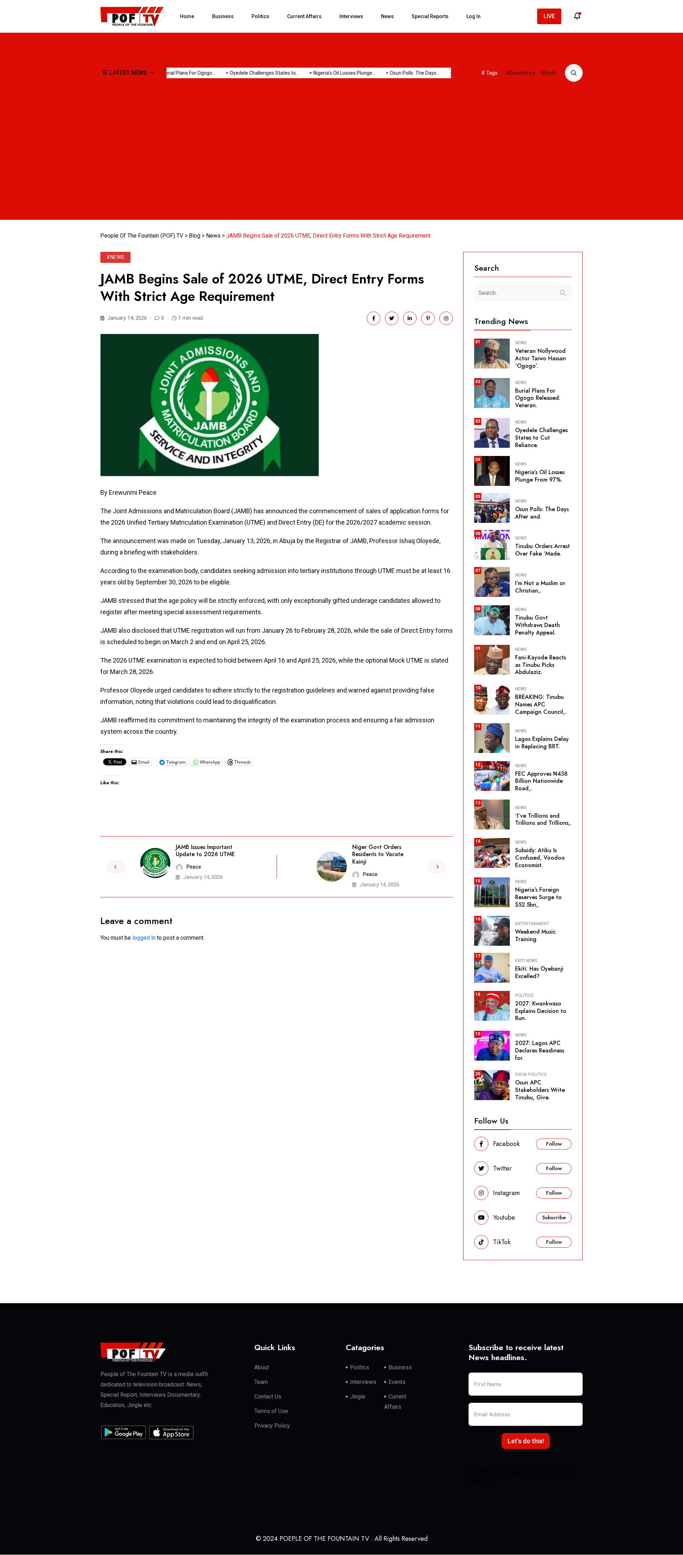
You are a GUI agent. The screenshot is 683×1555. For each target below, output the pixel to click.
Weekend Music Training (535, 935)
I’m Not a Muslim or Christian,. (540, 587)
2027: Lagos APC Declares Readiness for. (539, 1050)
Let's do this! (526, 1441)
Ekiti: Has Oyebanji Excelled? (539, 972)
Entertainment (532, 924)
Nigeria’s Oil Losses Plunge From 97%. (540, 476)
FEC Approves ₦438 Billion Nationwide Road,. (541, 781)
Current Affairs (304, 16)
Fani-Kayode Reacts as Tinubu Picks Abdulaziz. (540, 664)
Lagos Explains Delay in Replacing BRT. (542, 742)
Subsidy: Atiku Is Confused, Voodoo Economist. (540, 857)
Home (187, 16)
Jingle (357, 1397)
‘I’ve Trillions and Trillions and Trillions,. (543, 819)
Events (397, 1382)
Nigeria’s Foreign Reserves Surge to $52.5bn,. (538, 897)
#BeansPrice (520, 73)
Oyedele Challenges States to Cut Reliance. (541, 437)
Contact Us (267, 1397)
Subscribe (554, 1217)
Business (223, 16)
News (387, 16)
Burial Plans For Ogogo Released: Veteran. (537, 398)
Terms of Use (271, 1411)
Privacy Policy (272, 1426)
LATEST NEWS (128, 72)
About (261, 1367)
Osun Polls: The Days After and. (542, 513)
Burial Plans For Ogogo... (173, 73)
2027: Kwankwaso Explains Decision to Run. (540, 1011)
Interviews (351, 16)
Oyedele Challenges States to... (248, 73)
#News (115, 257)
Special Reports (430, 16)
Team (261, 1382)
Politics (260, 16)
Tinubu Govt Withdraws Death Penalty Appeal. (537, 625)
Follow (554, 1144)
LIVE (549, 16)
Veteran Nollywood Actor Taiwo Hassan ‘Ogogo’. (540, 358)
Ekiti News (526, 961)
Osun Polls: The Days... (399, 73)
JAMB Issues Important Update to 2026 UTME (205, 851)
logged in (143, 937)
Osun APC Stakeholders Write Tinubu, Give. (540, 1090)
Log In (473, 16)
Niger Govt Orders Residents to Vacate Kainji (377, 854)
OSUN (521, 1074)
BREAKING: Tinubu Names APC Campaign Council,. (540, 704)
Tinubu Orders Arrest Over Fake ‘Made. (542, 550)
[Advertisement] (341, 163)
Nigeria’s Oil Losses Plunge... (328, 73)
